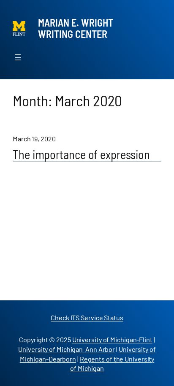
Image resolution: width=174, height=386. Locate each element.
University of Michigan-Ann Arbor (66, 349)
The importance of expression (81, 155)
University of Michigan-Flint (112, 339)
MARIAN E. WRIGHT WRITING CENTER (75, 28)
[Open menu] (18, 57)
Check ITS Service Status (87, 317)
